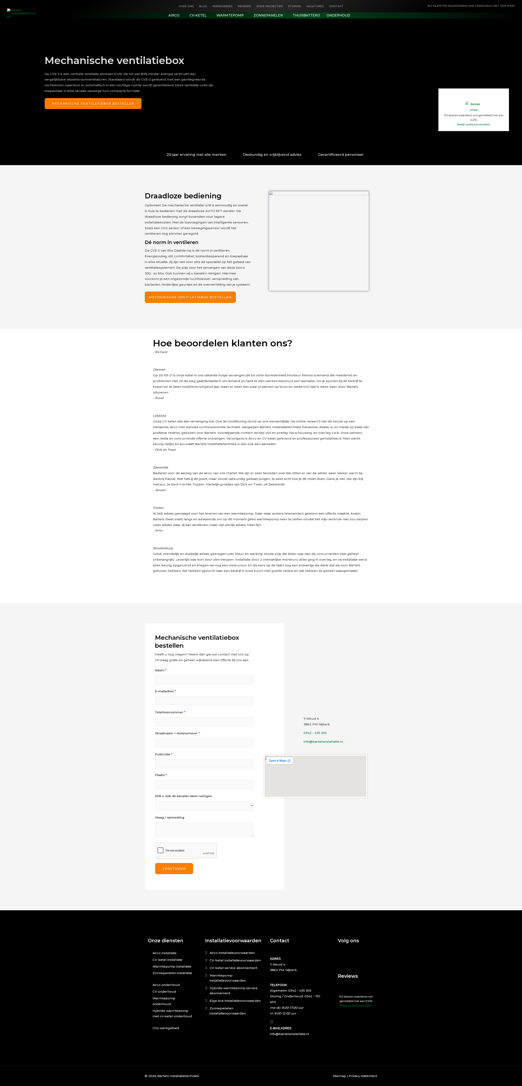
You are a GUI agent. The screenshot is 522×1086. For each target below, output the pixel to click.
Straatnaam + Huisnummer (177, 733)
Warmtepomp (230, 15)
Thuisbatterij (306, 15)
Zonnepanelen (268, 15)
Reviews (244, 6)
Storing (294, 6)
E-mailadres (165, 691)
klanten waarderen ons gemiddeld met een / (471, 5)
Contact (336, 6)
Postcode (164, 754)
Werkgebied (222, 6)
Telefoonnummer (170, 712)
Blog (203, 6)
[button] (261, 576)
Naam (160, 670)
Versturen (174, 869)
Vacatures (315, 6)
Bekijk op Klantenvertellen (473, 124)
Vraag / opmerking (169, 817)
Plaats (161, 775)
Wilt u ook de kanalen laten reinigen (183, 796)
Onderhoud (338, 15)
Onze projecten (269, 6)
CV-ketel (198, 15)
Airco (173, 15)
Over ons (186, 6)
